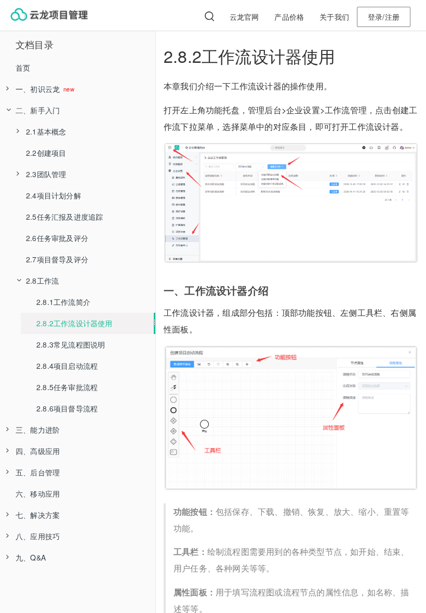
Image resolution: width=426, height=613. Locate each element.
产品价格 (289, 16)
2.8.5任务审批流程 (67, 387)
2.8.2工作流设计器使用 (74, 323)
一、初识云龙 (39, 89)
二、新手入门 (38, 110)
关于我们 (334, 16)
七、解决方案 (38, 515)
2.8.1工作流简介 (63, 302)
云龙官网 (244, 16)
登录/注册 (384, 16)
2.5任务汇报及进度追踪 (64, 216)
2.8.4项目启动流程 (67, 366)
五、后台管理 (38, 472)
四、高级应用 (38, 451)
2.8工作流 (42, 280)
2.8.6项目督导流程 (67, 408)
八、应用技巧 (38, 536)
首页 (23, 67)
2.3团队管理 (46, 174)
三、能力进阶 (38, 429)
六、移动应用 (38, 493)
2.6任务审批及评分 (57, 238)
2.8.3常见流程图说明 (70, 344)
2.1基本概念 (46, 131)
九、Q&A (31, 557)
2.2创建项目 (46, 153)
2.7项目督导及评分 (57, 259)
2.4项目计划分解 (53, 195)
